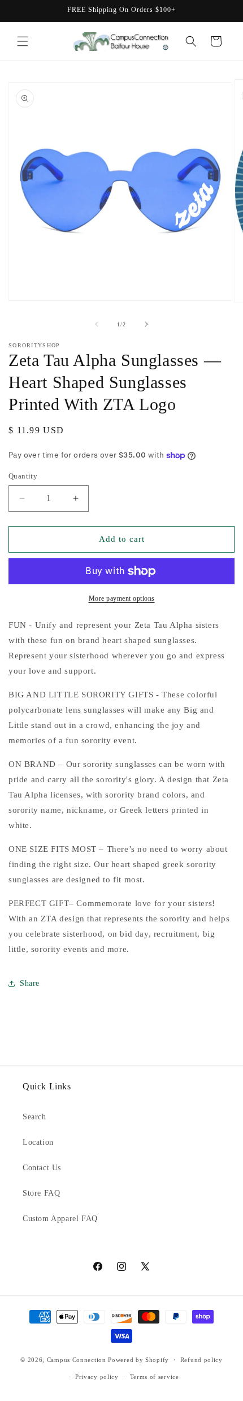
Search (34, 1117)
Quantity (22, 476)
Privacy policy (97, 1376)
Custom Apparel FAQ (60, 1218)
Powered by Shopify (138, 1359)
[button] (22, 41)
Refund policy (201, 1359)
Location (38, 1142)
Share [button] (30, 983)
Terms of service (154, 1376)
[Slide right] (146, 324)
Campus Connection (76, 1359)
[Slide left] (96, 324)
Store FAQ (41, 1193)
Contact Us (42, 1167)
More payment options (122, 598)
